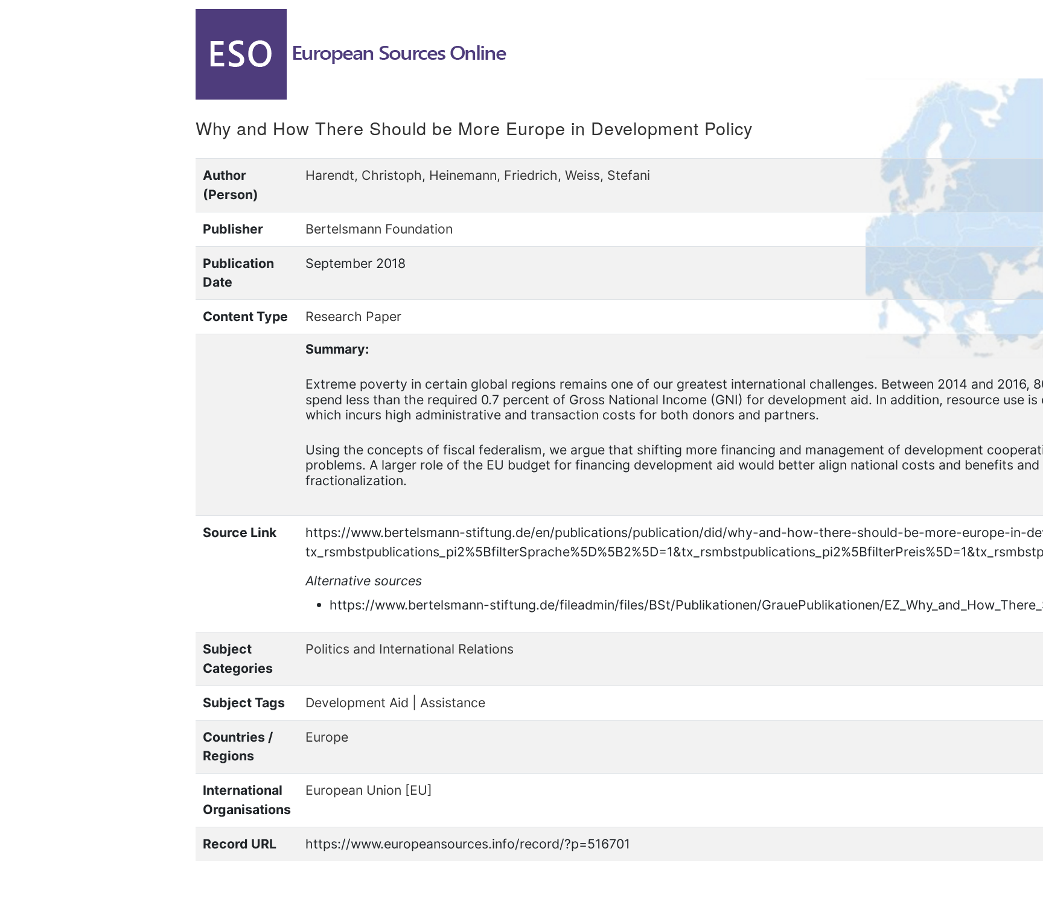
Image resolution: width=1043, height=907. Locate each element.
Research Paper (353, 316)
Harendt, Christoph (363, 175)
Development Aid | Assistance (395, 702)
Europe (326, 737)
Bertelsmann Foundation (379, 229)
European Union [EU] (368, 790)
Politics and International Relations (409, 649)
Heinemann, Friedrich (493, 175)
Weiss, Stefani (607, 175)
